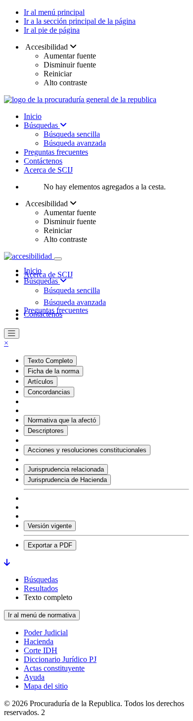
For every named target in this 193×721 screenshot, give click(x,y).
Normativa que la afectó (62, 420)
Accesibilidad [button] (47, 47)
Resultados (41, 588)
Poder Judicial (46, 632)
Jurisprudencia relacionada (66, 469)
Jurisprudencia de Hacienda (67, 479)
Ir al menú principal (54, 12)
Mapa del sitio (46, 686)
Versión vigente (50, 526)
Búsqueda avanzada (75, 143)
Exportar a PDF (50, 545)
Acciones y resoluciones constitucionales (87, 450)
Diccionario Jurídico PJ (60, 659)
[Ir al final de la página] (7, 562)
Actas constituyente (54, 668)
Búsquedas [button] (42, 281)
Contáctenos (43, 161)
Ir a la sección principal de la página (80, 21)
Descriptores (46, 430)
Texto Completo (50, 360)
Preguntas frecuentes (56, 152)
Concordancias (49, 392)
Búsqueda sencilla (72, 134)
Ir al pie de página (52, 30)
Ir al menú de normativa (42, 615)
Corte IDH (40, 650)
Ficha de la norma (53, 371)
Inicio (33, 116)
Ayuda (34, 677)
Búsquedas (42, 125)
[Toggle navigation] (58, 258)
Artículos (40, 381)
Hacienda (38, 641)
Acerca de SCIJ (48, 170)
